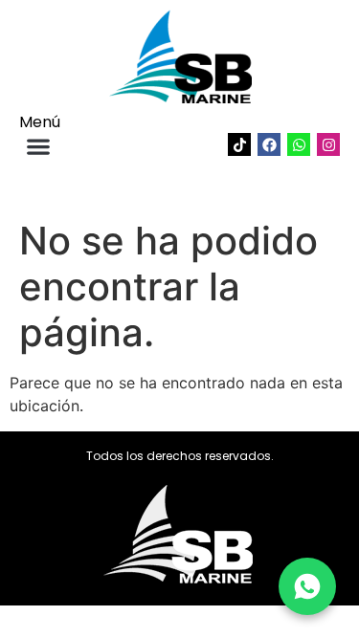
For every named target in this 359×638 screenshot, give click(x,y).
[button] (37, 146)
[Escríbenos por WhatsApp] (307, 586)
